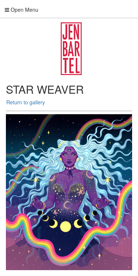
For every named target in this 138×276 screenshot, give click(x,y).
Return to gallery (25, 102)
